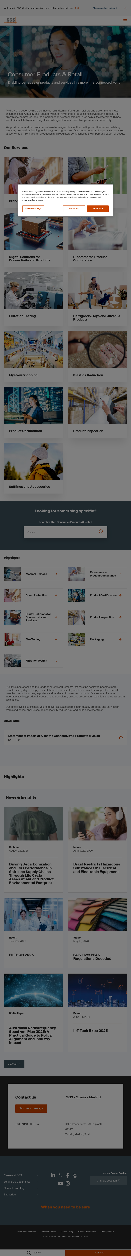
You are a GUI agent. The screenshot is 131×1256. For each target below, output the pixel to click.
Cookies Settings (33, 209)
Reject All (74, 209)
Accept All (98, 209)
